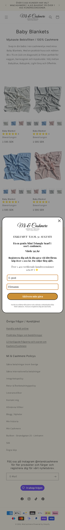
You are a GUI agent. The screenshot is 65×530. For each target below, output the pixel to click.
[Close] (59, 221)
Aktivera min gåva (32, 296)
